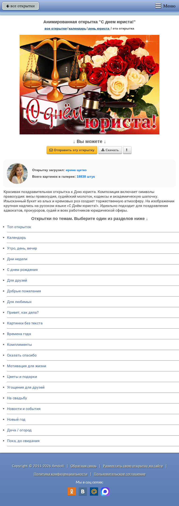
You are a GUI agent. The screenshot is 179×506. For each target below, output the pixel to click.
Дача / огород (19, 430)
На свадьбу (17, 398)
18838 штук (86, 176)
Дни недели (17, 259)
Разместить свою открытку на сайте (133, 466)
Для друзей (17, 280)
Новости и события (24, 408)
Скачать (110, 150)
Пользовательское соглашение (119, 474)
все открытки (20, 5)
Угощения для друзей (26, 387)
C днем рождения (22, 269)
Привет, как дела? (23, 312)
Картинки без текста (25, 323)
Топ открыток (19, 227)
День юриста (99, 28)
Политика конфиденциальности (60, 474)
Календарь (77, 28)
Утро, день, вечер (22, 248)
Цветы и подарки (22, 376)
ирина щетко (76, 170)
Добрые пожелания (24, 291)
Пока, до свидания (23, 441)
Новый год (16, 419)
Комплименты (19, 344)
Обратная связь (83, 466)
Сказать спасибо (22, 355)
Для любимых (19, 302)
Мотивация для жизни (26, 366)
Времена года (19, 334)
